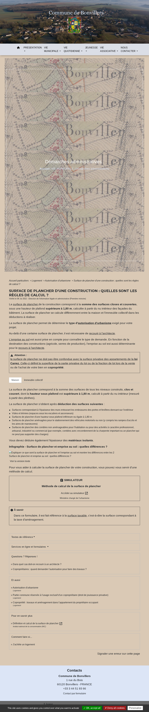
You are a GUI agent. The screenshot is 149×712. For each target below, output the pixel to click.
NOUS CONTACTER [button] (128, 49)
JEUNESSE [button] (91, 47)
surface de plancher (26, 304)
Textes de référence (22, 537)
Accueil (45, 168)
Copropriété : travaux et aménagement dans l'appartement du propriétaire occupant (55, 602)
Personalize (135, 708)
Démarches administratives (92, 168)
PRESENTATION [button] (33, 47)
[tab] (15, 380)
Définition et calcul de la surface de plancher (38, 623)
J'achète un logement (24, 644)
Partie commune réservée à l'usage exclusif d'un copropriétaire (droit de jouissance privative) (60, 595)
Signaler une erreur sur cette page (118, 653)
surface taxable (77, 515)
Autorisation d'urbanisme (58, 280)
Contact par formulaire (74, 693)
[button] (18, 48)
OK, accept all (92, 708)
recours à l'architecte (31, 347)
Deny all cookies (116, 708)
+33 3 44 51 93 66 (74, 688)
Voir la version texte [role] (20, 461)
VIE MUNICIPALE (62, 168)
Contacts (74, 670)
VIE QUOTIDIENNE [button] (72, 49)
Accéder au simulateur (74, 493)
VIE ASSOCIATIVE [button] (108, 49)
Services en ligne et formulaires (29, 546)
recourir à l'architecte (102, 333)
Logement (37, 280)
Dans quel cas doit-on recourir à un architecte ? (37, 564)
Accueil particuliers (19, 280)
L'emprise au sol (19, 339)
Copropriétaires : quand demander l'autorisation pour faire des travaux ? (50, 569)
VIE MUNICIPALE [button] (51, 49)
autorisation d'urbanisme (94, 323)
